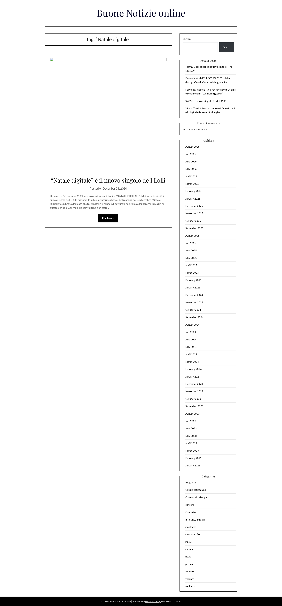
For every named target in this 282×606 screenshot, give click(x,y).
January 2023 (192, 465)
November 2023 (194, 391)
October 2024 (193, 309)
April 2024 (191, 354)
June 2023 (191, 428)
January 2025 (192, 287)
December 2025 (194, 205)
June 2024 (191, 339)
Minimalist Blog (153, 601)
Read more (108, 218)
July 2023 (190, 421)
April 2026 (191, 176)
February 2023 (193, 458)
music (188, 541)
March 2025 (192, 272)
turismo (189, 571)
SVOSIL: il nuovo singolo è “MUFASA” (205, 101)
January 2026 (192, 198)
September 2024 (194, 317)
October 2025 (193, 220)
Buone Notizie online (141, 12)
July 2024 (190, 331)
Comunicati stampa (195, 489)
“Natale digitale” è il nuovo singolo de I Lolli (108, 180)
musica (189, 549)
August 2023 (192, 413)
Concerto (190, 512)
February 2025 (193, 280)
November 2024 (194, 302)
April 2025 (191, 265)
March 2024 (192, 361)
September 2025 (194, 228)
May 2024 (191, 346)
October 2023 (193, 398)
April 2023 (191, 443)
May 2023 (191, 435)
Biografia (190, 482)
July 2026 (190, 153)
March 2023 (192, 450)
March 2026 (192, 183)
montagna (190, 526)
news (188, 556)
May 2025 (191, 257)
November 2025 (194, 213)
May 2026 (191, 168)
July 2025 (190, 243)
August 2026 (192, 146)
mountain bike (192, 534)
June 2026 (191, 161)
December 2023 (194, 383)
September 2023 (194, 406)
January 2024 (192, 376)
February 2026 (193, 191)
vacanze (189, 578)
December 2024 (194, 295)
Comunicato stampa (196, 497)
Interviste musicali (195, 519)
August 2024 (192, 324)
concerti (189, 504)
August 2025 (192, 235)
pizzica (189, 564)
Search (187, 38)
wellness (190, 586)
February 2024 (193, 369)
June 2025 (191, 250)
